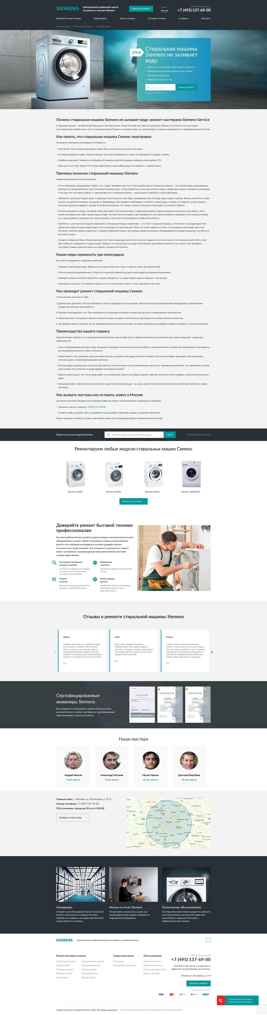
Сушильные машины (91, 965)
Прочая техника (127, 18)
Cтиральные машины (82, 26)
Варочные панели (64, 973)
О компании (118, 961)
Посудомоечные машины (93, 961)
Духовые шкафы (89, 969)
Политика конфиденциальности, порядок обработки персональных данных (151, 1010)
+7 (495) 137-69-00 (96, 407)
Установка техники (157, 18)
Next (212, 652)
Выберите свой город (70, 817)
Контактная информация (124, 965)
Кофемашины (100, 18)
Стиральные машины (66, 961)
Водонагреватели (89, 973)
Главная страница (63, 26)
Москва (164, 10)
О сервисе (183, 18)
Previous (55, 652)
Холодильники (63, 965)
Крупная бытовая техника (68, 18)
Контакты (206, 18)
